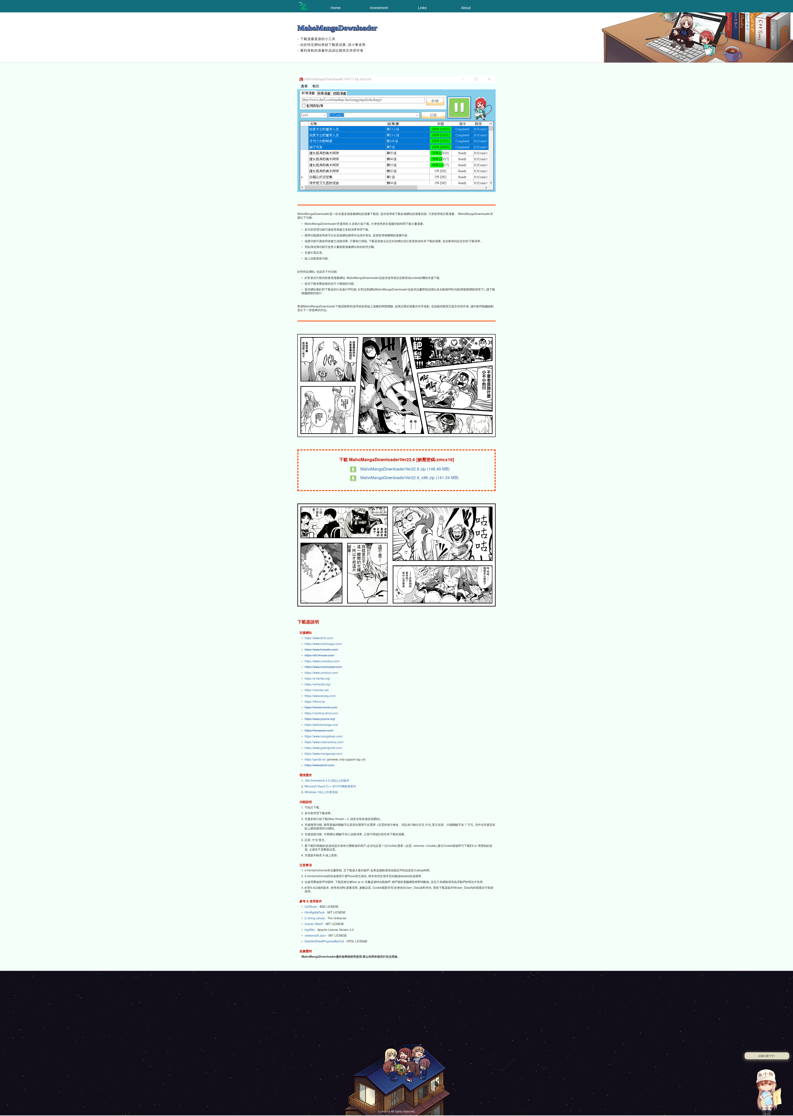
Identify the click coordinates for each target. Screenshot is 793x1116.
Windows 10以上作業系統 (321, 792)
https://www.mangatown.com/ (324, 736)
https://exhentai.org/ (318, 684)
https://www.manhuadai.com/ (323, 667)
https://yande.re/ (315, 759)
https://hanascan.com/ (319, 730)
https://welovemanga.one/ (321, 725)
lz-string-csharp (315, 918)
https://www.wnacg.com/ (320, 696)
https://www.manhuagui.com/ (323, 644)
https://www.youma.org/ (320, 719)
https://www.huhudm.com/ (321, 649)
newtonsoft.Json (315, 935)
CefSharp (311, 906)
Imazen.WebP (314, 924)
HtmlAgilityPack (315, 912)
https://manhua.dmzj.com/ (321, 713)
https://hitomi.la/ (315, 701)
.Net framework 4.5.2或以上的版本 (327, 780)
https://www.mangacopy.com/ (324, 753)
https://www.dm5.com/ (319, 638)
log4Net (310, 930)
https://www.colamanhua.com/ (324, 742)
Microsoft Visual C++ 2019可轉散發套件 (330, 786)
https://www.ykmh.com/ (320, 765)
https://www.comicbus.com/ (322, 661)
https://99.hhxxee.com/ (319, 655)
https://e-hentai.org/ (317, 678)
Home (336, 8)
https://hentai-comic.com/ (321, 707)
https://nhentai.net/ (317, 690)
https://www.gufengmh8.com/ (323, 748)
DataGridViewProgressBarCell (324, 941)
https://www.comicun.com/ (321, 673)
